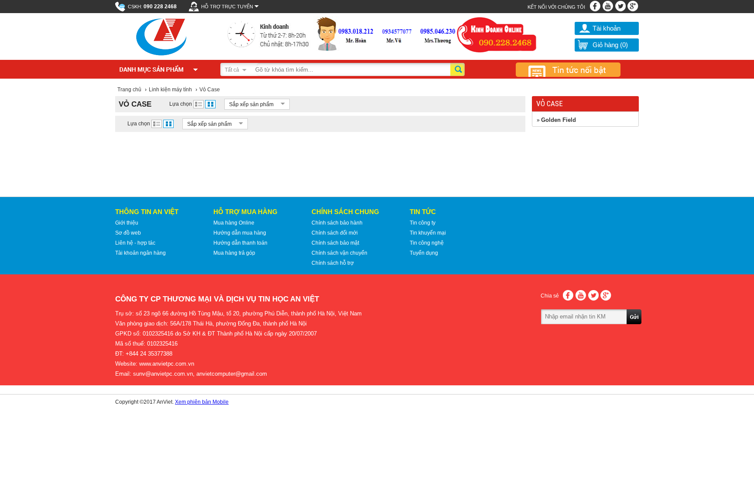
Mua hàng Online (233, 223)
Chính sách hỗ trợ (333, 263)
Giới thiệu (126, 223)
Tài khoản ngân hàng (140, 253)
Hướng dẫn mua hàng (239, 233)
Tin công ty (422, 223)
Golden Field (558, 120)
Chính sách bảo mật (335, 243)
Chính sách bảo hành (337, 223)
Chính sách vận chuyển (339, 253)
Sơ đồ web (128, 233)
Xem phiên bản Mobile (202, 402)
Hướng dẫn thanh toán (240, 243)
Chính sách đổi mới (335, 233)
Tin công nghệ (427, 243)
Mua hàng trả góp (234, 253)
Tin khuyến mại (428, 233)
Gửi (634, 329)
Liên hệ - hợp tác (135, 243)
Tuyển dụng (424, 253)
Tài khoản (606, 28)
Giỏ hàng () (610, 44)
